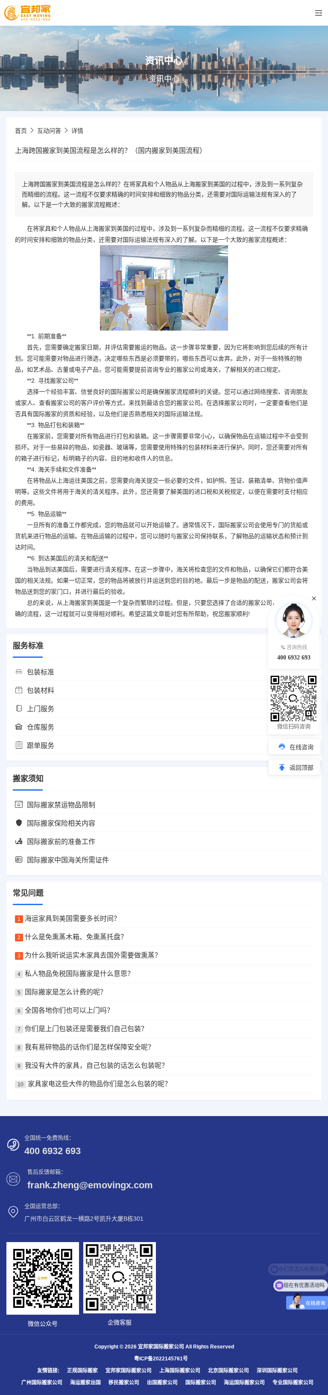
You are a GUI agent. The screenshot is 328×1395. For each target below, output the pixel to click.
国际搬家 (123, 391)
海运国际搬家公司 (244, 1383)
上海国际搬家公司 (179, 1371)
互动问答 (49, 130)
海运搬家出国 (85, 1383)
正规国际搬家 (82, 1371)
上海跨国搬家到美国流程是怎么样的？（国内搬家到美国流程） (110, 150)
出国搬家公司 (162, 1383)
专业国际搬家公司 (292, 1383)
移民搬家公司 (123, 1383)
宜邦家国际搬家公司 (128, 1371)
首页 (21, 130)
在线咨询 (301, 747)
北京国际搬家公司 (228, 1371)
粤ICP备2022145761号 (161, 1359)
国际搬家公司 (200, 1383)
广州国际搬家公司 (41, 1383)
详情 (77, 130)
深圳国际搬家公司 (277, 1371)
